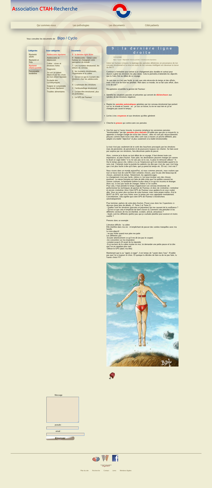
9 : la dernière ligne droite (82, 54)
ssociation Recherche (45, 9)
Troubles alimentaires (56, 92)
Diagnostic (51, 69)
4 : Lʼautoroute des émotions (84, 85)
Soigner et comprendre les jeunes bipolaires (56, 87)
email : (58, 431)
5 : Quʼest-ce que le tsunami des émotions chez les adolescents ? (85, 79)
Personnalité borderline (34, 72)
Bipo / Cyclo (67, 38)
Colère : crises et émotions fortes (54, 64)
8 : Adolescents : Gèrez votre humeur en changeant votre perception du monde (84, 60)
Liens (114, 470)
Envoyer (60, 438)
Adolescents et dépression (53, 59)
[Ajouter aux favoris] (96, 459)
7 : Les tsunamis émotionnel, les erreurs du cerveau (85, 67)
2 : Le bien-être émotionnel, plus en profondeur (85, 93)
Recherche (96, 470)
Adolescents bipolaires (56, 54)
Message (58, 395)
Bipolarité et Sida (34, 61)
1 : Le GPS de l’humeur (82, 97)
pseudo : (58, 425)
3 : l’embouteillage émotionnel (84, 88)
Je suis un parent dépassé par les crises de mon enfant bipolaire (56, 74)
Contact (106, 470)
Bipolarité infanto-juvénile (35, 67)
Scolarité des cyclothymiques (53, 81)
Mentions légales (126, 470)
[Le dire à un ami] (105, 458)
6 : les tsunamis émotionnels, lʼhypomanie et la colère (84, 72)
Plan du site (84, 470)
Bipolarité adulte (33, 55)
